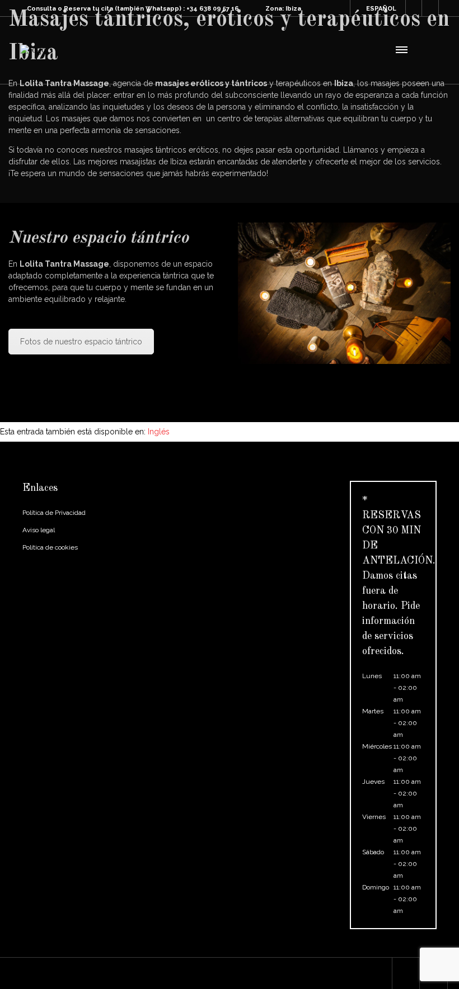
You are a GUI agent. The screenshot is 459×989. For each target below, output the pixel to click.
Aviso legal (38, 530)
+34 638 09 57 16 (212, 8)
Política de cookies (50, 547)
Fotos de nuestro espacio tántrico (81, 341)
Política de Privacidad (54, 513)
